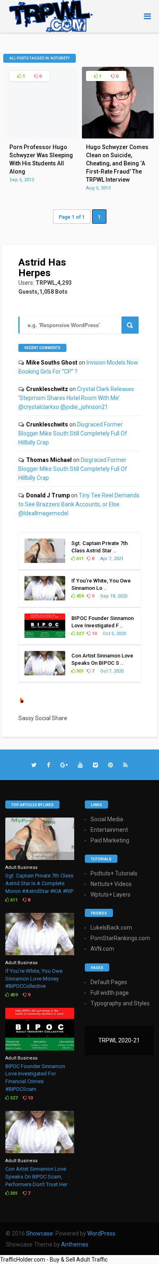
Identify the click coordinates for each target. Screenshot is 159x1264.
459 (79, 596)
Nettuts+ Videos (111, 884)
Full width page (110, 992)
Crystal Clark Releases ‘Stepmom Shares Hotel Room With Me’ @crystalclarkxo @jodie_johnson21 (76, 398)
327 (79, 633)
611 (79, 558)
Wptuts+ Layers (110, 894)
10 (94, 633)
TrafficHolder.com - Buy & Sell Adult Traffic (54, 1259)
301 (79, 671)
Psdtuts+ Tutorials (114, 873)
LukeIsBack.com (111, 927)
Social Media (107, 819)
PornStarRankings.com (120, 938)
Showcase (39, 1233)
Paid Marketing (110, 840)
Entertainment (109, 830)
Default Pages (109, 982)
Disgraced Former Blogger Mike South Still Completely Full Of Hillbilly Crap (72, 433)
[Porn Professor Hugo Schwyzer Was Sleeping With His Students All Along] (41, 136)
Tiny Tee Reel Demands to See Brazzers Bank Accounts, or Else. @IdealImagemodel (78, 504)
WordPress (101, 1233)
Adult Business (21, 867)
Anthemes (74, 1244)
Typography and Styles (120, 1003)
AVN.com (102, 948)
